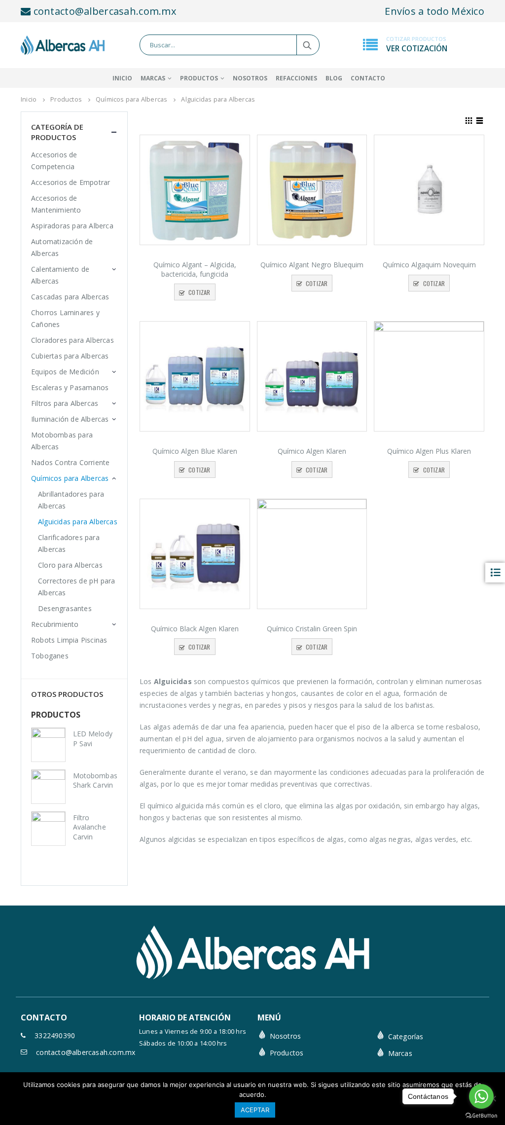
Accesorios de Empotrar (70, 182)
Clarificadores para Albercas (69, 543)
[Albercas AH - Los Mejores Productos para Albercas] (63, 45)
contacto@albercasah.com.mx (103, 11)
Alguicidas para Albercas (77, 521)
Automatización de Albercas (62, 247)
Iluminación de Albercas (70, 419)
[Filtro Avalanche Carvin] (48, 828)
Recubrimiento (55, 624)
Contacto (368, 78)
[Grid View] (469, 119)
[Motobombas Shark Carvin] (48, 786)
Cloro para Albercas (70, 565)
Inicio (122, 78)
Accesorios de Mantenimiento (56, 204)
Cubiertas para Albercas (70, 356)
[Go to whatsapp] (481, 1096)
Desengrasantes (65, 608)
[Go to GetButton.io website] (481, 1115)
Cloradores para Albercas (72, 340)
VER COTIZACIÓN (416, 48)
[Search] (308, 45)
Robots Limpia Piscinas (69, 640)
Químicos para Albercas (69, 478)
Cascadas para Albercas (70, 296)
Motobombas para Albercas (62, 440)
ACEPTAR (255, 1110)
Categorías (406, 1036)
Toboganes (50, 655)
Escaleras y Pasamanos (69, 387)
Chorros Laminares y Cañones (65, 318)
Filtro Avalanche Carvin (89, 827)
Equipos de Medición (65, 371)
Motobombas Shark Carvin (95, 780)
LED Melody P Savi (92, 738)
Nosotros (250, 78)
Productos (199, 78)
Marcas (400, 1053)
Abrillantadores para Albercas (71, 499)
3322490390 (55, 1035)
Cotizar (199, 292)
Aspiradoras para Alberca (72, 225)
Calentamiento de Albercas (60, 275)
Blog (333, 78)
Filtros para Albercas (64, 403)
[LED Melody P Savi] (48, 744)
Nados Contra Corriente (70, 462)
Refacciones (296, 78)
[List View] (479, 119)
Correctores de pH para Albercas (76, 586)
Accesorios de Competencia (54, 160)
